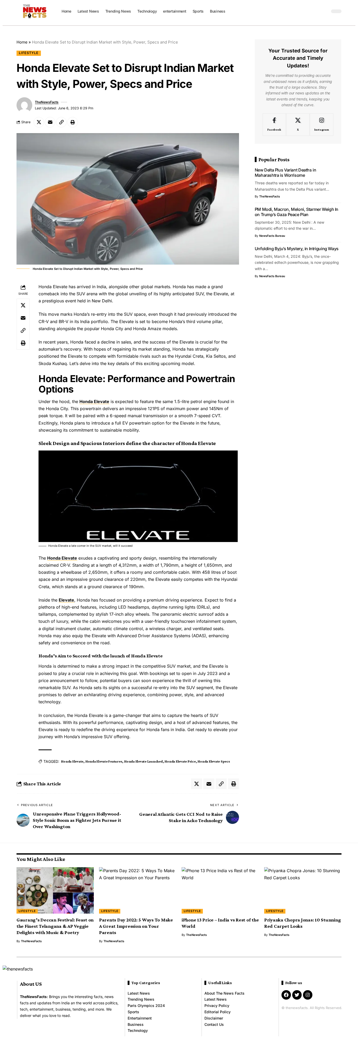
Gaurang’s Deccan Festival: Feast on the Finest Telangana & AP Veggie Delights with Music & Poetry (55, 926)
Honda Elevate (94, 401)
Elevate (66, 600)
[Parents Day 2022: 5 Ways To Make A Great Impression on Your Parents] (137, 890)
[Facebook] (274, 124)
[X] (298, 124)
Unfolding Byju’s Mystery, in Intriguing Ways (297, 248)
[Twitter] (297, 995)
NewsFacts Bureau (272, 236)
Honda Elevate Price (180, 761)
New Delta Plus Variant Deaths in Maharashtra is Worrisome (285, 173)
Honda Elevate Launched (143, 761)
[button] (324, 11)
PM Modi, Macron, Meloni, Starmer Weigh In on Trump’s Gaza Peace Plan (296, 212)
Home (22, 42)
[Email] (50, 122)
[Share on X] (39, 122)
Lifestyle (29, 53)
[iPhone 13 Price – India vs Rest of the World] (220, 890)
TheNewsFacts (46, 102)
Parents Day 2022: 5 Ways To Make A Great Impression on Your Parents (136, 926)
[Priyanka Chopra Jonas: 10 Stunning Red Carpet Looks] (302, 890)
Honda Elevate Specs (214, 761)
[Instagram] (321, 124)
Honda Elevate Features (103, 761)
